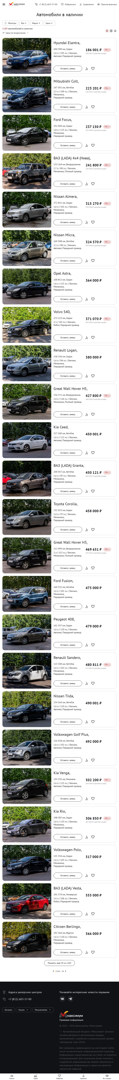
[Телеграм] (70, 999)
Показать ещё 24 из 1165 (59, 963)
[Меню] (4, 4)
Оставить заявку (67, 68)
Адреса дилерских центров (25, 992)
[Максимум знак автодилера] (17, 4)
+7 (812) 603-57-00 (19, 999)
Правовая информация (71, 1019)
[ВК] (62, 999)
